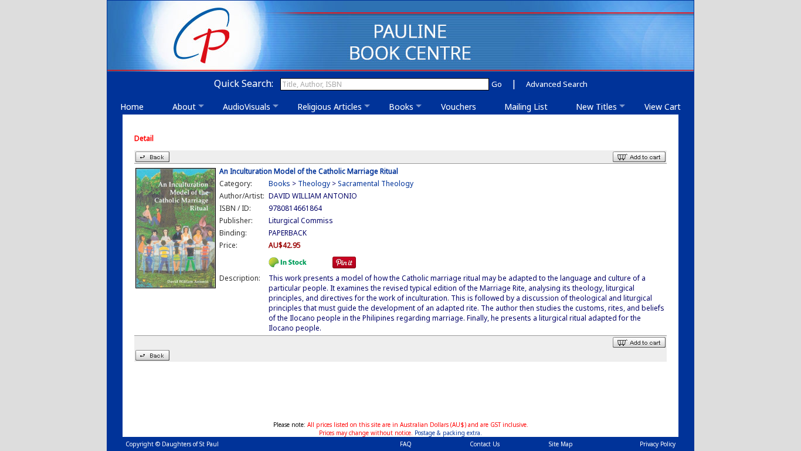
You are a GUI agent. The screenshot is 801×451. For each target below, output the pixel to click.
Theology (314, 184)
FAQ (406, 444)
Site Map (561, 444)
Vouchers (462, 106)
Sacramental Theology (375, 184)
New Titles (596, 106)
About (184, 106)
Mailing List (529, 106)
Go (496, 84)
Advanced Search (557, 84)
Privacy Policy (658, 444)
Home (135, 106)
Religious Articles (329, 106)
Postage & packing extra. (448, 433)
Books (401, 106)
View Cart (662, 106)
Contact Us (485, 444)
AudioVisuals (246, 106)
